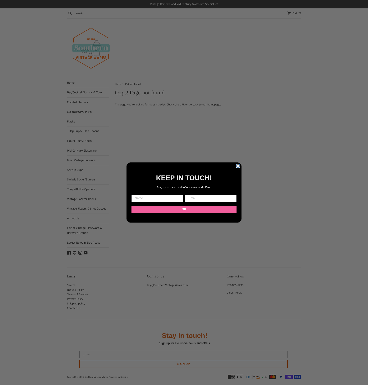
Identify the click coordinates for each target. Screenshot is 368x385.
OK (184, 209)
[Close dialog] (238, 166)
